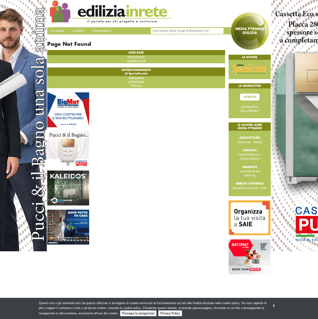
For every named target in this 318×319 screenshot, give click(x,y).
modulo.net (243, 142)
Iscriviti (250, 97)
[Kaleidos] (68, 187)
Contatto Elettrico (250, 158)
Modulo (257, 142)
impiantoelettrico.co (249, 154)
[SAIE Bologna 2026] (250, 217)
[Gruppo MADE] (68, 226)
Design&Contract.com (245, 188)
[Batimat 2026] (250, 257)
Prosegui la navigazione (138, 313)
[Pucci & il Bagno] (68, 148)
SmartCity (249, 175)
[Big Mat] (68, 109)
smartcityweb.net (250, 171)
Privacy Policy (170, 313)
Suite (264, 188)
